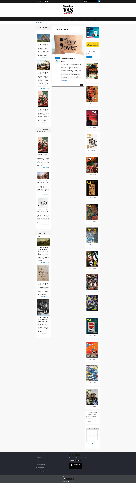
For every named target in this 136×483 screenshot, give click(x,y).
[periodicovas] (43, 1)
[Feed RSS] (45, 1)
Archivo (89, 18)
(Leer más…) (64, 80)
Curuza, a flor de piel (92, 416)
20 (92, 437)
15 (96, 435)
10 (87, 435)
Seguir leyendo (45, 58)
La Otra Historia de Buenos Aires (43, 45)
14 (94, 435)
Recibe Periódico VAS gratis (91, 51)
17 (87, 437)
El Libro (70, 18)
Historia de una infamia (92, 412)
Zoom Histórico (78, 18)
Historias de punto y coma (68, 59)
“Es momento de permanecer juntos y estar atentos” (93, 420)
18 (89, 437)
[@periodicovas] (38, 1)
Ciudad (48, 18)
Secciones (63, 18)
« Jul (92, 443)
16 (98, 435)
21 (94, 437)
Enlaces (94, 18)
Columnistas (55, 18)
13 (92, 435)
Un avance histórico (92, 414)
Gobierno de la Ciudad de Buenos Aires (78, 457)
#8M (84, 18)
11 (89, 435)
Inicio (43, 18)
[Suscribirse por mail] (47, 1)
